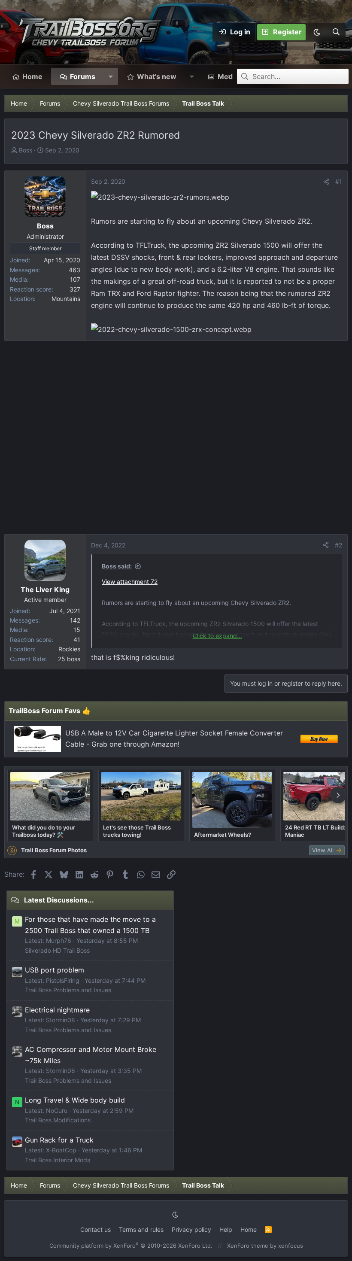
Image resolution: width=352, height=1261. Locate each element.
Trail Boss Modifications (58, 1120)
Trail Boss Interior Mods (57, 1160)
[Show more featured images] (338, 795)
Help (225, 1229)
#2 (338, 545)
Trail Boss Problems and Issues (68, 990)
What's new (156, 76)
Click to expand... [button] (217, 635)
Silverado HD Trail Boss (57, 950)
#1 (338, 181)
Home (32, 76)
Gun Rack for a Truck (59, 1140)
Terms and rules (141, 1229)
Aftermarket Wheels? (222, 834)
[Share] (326, 182)
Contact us (95, 1229)
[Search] (336, 32)
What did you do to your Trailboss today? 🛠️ (43, 831)
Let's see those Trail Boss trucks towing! (137, 831)
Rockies (69, 649)
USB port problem (54, 970)
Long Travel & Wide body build (75, 1100)
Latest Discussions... (59, 900)
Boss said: (117, 566)
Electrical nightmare (57, 1010)
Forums (82, 76)
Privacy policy (191, 1229)
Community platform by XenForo (130, 1245)
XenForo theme (247, 1245)
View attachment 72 (130, 581)
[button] (316, 32)
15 (76, 629)
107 (75, 279)
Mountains (66, 298)
